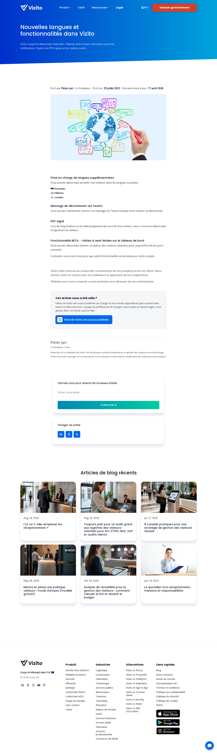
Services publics (104, 687)
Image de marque (75, 700)
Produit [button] (64, 7)
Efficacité (71, 683)
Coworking (101, 700)
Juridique (70, 687)
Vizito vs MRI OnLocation (133, 710)
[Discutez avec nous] (209, 745)
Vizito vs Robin (134, 703)
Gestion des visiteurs (77, 670)
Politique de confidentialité (170, 692)
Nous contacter (164, 674)
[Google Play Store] (168, 721)
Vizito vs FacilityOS (136, 678)
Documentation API (166, 683)
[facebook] (69, 434)
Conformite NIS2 (75, 696)
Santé (99, 713)
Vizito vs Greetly (135, 699)
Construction (103, 674)
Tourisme (101, 696)
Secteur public (103, 722)
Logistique (101, 670)
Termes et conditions (168, 687)
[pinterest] (44, 685)
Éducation (101, 705)
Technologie (102, 683)
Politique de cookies (167, 700)
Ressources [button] (99, 7)
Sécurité (70, 678)
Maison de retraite (106, 709)
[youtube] (39, 685)
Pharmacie (101, 726)
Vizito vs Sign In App (137, 687)
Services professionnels (104, 733)
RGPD (159, 705)
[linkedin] (61, 434)
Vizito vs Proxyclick (136, 674)
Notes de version (165, 678)
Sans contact (72, 705)
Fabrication (102, 678)
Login (119, 7)
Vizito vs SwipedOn (136, 683)
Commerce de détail (107, 738)
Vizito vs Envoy (134, 670)
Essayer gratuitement (175, 7)
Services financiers (106, 718)
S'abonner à (108, 405)
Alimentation (102, 692)
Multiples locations (76, 674)
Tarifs (81, 7)
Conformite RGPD (75, 692)
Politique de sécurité (167, 696)
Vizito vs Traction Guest (135, 693)
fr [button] (145, 7)
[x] (77, 434)
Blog (158, 670)
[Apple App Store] (168, 712)
